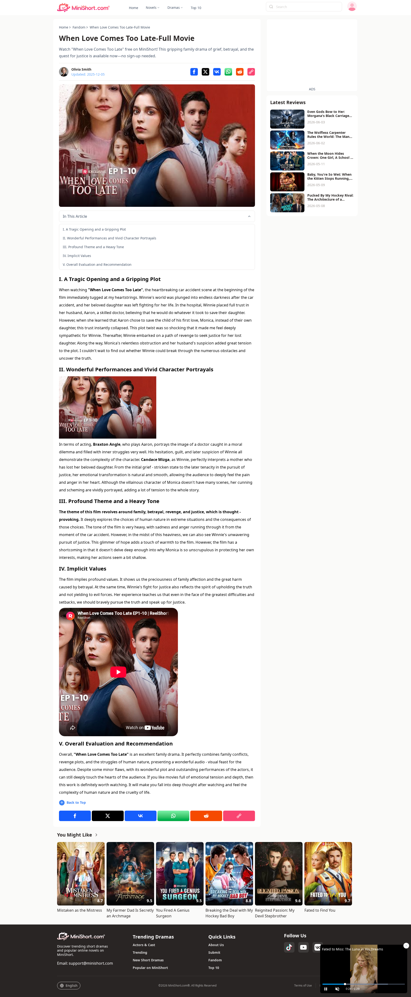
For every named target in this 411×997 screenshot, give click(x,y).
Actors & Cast (144, 945)
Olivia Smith (81, 69)
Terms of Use (303, 985)
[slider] (364, 984)
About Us (216, 945)
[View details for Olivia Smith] (63, 72)
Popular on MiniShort (150, 967)
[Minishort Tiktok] (289, 947)
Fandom (215, 960)
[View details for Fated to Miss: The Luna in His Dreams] (363, 963)
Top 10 (213, 967)
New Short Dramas (148, 960)
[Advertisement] (312, 52)
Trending (140, 952)
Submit (214, 952)
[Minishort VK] (318, 947)
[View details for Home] (83, 7)
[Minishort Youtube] (303, 947)
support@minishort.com (91, 963)
